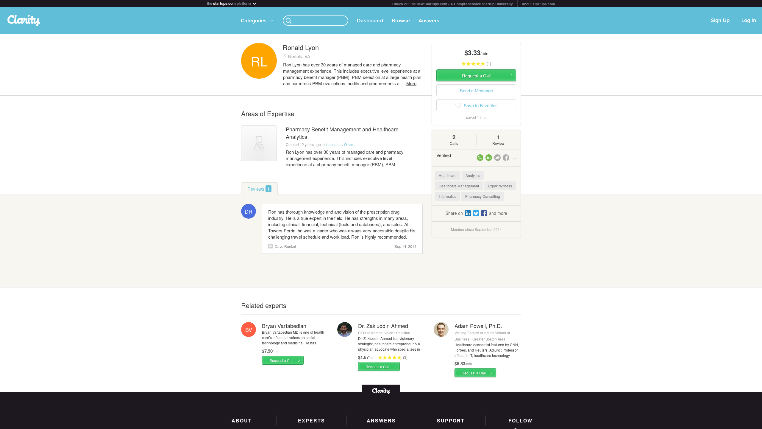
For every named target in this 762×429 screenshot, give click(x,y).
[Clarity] (381, 390)
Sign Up (720, 20)
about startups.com (538, 4)
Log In (748, 20)
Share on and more (476, 213)
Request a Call (281, 360)
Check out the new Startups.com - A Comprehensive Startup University (452, 4)
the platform (229, 3)
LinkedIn (270, 246)
